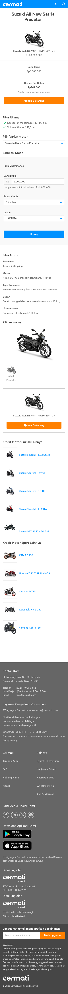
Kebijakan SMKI (45, 777)
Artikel (6, 785)
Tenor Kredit (11, 196)
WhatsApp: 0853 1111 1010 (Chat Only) (25, 731)
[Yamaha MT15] (20, 596)
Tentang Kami (10, 760)
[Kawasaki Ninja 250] (23, 615)
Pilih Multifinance (14, 165)
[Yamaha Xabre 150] (22, 633)
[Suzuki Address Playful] (24, 478)
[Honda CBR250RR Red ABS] (27, 578)
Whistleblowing (45, 785)
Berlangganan (52, 935)
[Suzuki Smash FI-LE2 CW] (26, 514)
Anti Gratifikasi (45, 794)
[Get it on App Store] (34, 845)
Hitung (34, 234)
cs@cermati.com (26, 694)
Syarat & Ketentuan (48, 760)
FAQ (5, 769)
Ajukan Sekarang (34, 100)
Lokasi (7, 212)
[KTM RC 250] (19, 560)
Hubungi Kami (11, 777)
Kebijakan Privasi (46, 769)
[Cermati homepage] (16, 977)
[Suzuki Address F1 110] (24, 496)
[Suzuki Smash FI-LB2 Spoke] (27, 460)
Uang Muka (10, 175)
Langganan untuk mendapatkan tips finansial (32, 928)
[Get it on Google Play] (34, 834)
